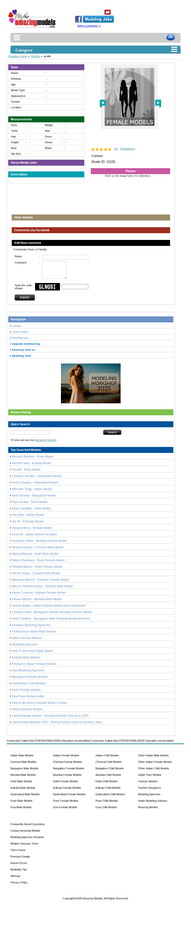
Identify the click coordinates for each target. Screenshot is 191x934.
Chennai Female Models (67, 761)
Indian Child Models (107, 755)
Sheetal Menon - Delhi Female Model (37, 567)
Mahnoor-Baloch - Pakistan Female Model (40, 579)
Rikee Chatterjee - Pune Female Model (38, 560)
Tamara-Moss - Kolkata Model (32, 528)
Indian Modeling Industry (152, 800)
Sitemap (15, 875)
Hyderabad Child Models (29, 683)
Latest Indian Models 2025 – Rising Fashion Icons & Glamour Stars (57, 722)
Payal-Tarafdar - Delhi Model (31, 508)
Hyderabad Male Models (25, 794)
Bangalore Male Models (24, 768)
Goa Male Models (21, 807)
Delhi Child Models (107, 781)
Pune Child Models (107, 800)
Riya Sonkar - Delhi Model (30, 502)
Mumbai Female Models (67, 774)
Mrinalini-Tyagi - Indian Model (32, 489)
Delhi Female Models (26, 690)
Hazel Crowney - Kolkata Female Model (39, 592)
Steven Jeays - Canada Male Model (36, 573)
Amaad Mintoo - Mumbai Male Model (37, 599)
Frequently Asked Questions (27, 824)
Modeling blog (21, 337)
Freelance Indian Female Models (34, 664)
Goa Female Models (65, 807)
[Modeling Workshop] (91, 382)
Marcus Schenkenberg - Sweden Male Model (42, 586)
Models (35, 56)
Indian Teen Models (149, 774)
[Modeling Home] (32, 28)
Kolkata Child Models (108, 787)
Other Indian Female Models (155, 761)
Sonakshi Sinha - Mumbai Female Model (39, 541)
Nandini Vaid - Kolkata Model (31, 463)
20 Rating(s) (127, 148)
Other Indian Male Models (153, 755)
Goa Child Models (106, 807)
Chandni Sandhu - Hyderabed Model (37, 476)
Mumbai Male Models (23, 774)
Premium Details (20, 856)
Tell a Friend (17, 850)
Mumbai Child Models (108, 774)
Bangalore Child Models (110, 768)
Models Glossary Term (24, 843)
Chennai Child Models (109, 761)
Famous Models (147, 781)
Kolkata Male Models (26, 657)
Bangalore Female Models (30, 677)
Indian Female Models (27, 638)
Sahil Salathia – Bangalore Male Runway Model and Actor (51, 618)
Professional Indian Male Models (34, 631)
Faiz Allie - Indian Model (28, 515)
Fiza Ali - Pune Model (26, 469)
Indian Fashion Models (27, 709)
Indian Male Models (22, 755)
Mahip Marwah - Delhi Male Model (35, 554)
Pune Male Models (21, 800)
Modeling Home (17, 56)
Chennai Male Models (23, 761)
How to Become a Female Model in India (39, 703)
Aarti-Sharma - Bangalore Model (34, 495)
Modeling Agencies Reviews (27, 837)
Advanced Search (45, 439)
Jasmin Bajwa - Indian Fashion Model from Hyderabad (48, 605)
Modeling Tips (18, 869)
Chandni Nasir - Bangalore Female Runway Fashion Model (52, 612)
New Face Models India (28, 696)
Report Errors (18, 863)
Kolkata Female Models (67, 787)
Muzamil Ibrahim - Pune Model (32, 456)
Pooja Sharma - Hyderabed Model (35, 482)
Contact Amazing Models (25, 830)
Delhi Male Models (21, 781)
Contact (16, 325)
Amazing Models (148, 807)
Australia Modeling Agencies (31, 625)
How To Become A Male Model (32, 651)
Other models (20, 331)
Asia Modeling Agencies (28, 670)
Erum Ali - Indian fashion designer (34, 534)
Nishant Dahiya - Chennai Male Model (38, 547)
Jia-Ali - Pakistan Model (28, 521)
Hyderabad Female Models (69, 794)
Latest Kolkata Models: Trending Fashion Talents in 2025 (50, 716)
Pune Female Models (65, 800)
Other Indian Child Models (153, 768)
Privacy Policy (19, 882)
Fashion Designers (149, 787)
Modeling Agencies (25, 644)
